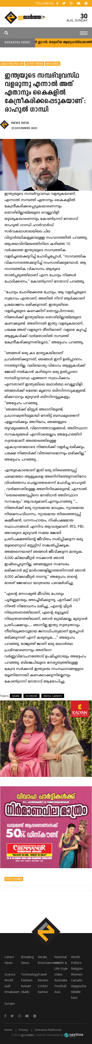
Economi (31, 695)
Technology (29, 974)
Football (60, 986)
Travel (42, 974)
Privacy (23, 1030)
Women (76, 974)
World (75, 957)
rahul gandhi (53, 695)
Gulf (7, 986)
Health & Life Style (61, 966)
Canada (76, 980)
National (52, 64)
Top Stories (13, 879)
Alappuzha (78, 986)
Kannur (43, 992)
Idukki (25, 992)
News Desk (20, 123)
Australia (60, 980)
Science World (9, 977)
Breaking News (27, 960)
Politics (76, 963)
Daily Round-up (12, 64)
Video (58, 974)
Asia (57, 992)
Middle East (76, 995)
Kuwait (26, 986)
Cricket (43, 986)
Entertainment (46, 963)
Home (8, 1030)
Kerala (42, 957)
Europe (9, 1003)
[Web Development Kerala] (73, 1035)
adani (15, 695)
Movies (43, 980)
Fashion (26, 980)
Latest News (34, 64)
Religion (77, 968)
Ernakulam (12, 992)
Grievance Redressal (48, 1030)
